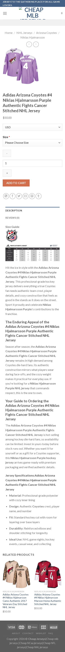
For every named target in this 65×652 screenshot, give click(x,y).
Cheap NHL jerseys (37, 647)
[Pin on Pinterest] (32, 196)
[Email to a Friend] (26, 196)
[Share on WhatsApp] (6, 196)
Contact (28, 633)
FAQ (50, 633)
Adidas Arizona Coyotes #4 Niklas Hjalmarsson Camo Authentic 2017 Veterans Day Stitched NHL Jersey (16, 601)
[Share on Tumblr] (39, 196)
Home (8, 32)
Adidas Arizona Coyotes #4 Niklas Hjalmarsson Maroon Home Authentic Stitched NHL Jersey (47, 599)
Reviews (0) (12, 217)
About (16, 633)
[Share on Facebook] (13, 196)
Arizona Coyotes (46, 32)
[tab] (32, 210)
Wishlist (41, 633)
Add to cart (16, 183)
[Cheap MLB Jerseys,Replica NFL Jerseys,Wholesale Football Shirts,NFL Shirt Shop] (32, 13)
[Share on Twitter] (19, 196)
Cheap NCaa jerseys (30, 643)
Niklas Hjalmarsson (32, 37)
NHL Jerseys (24, 32)
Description (13, 210)
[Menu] (5, 13)
